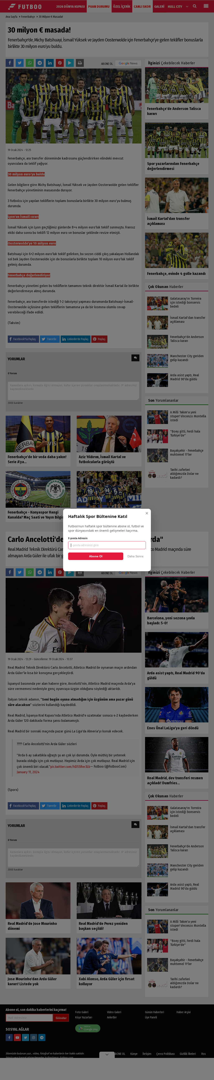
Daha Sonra (135, 556)
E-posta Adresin (78, 538)
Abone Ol (95, 556)
